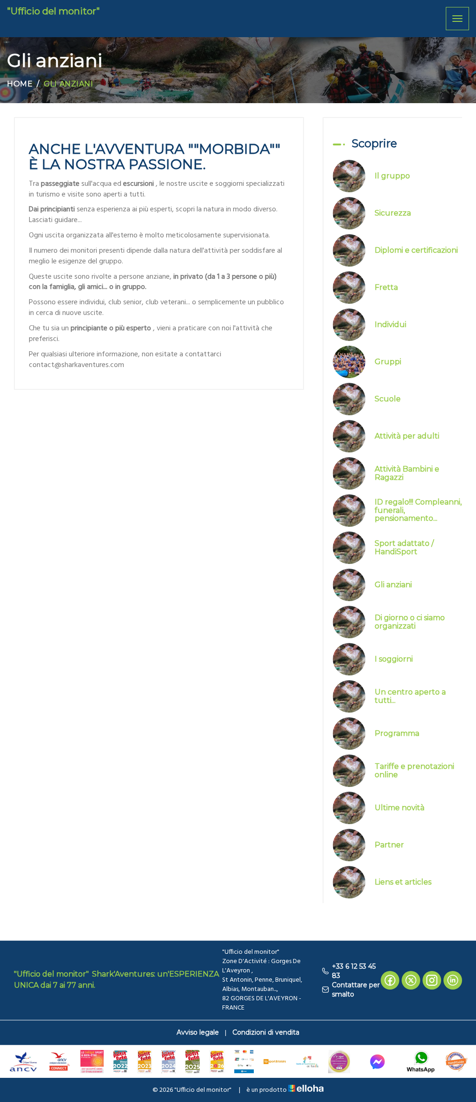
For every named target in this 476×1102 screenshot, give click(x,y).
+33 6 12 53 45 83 (354, 971)
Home (20, 83)
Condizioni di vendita (265, 1032)
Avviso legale (198, 1032)
